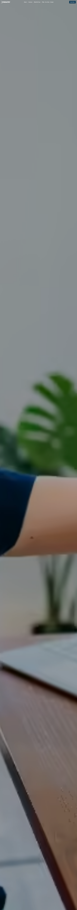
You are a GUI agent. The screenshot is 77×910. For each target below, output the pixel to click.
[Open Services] (32, 2)
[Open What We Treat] (40, 2)
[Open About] (27, 2)
